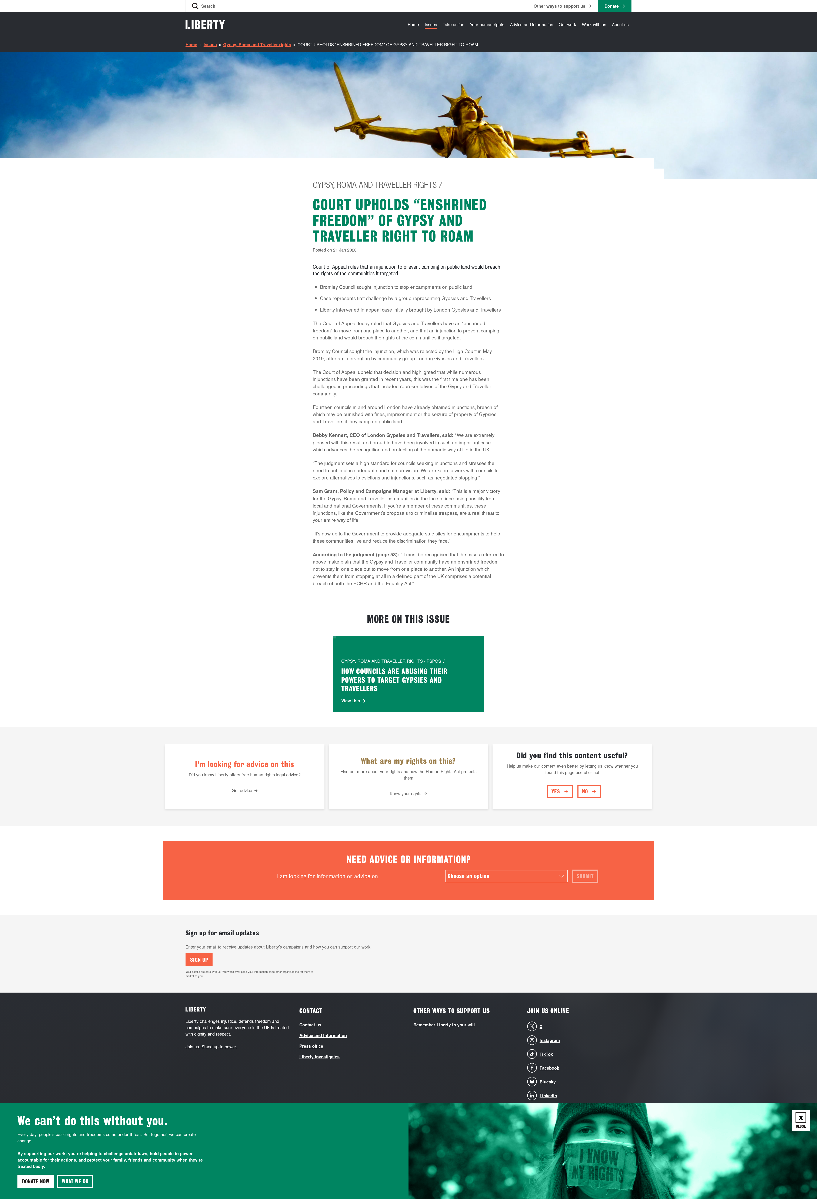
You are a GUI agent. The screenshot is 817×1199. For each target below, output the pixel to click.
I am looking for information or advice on (327, 876)
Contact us (310, 1025)
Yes (555, 791)
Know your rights (405, 793)
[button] (204, 6)
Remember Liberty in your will (444, 1025)
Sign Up (199, 960)
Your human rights (487, 24)
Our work (567, 24)
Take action (453, 24)
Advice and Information (323, 1035)
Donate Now (35, 1181)
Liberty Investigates (319, 1056)
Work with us (594, 24)
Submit (585, 876)
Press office (311, 1046)
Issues (431, 24)
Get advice (242, 790)
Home (413, 24)
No (585, 791)
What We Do (75, 1181)
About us (620, 24)
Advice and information (531, 24)
